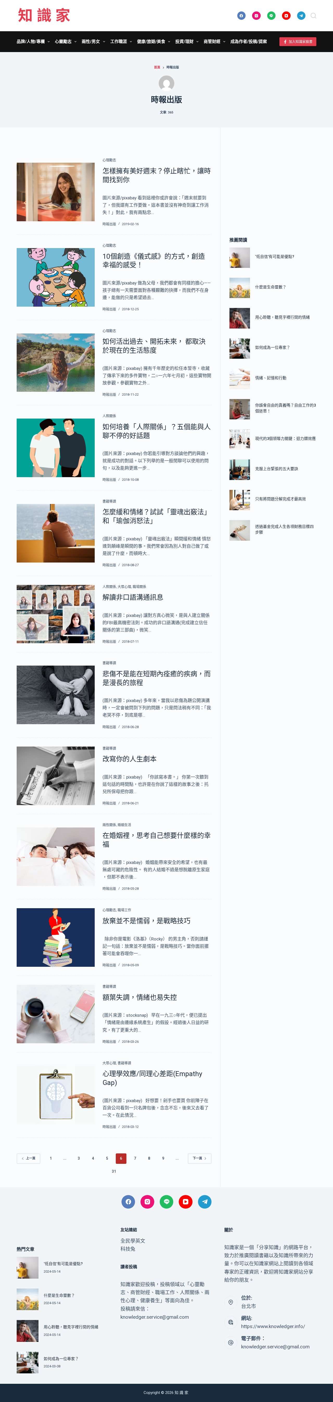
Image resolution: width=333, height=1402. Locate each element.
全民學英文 (132, 1241)
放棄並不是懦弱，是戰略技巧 (146, 921)
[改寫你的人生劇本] (56, 776)
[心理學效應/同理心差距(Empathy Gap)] (56, 1095)
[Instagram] (256, 15)
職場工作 (124, 910)
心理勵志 (109, 160)
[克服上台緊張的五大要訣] (239, 469)
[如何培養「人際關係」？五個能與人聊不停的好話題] (56, 448)
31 (114, 1171)
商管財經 (212, 41)
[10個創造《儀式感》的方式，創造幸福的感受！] (56, 277)
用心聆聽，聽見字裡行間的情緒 (282, 317)
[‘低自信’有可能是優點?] (239, 258)
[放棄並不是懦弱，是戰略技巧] (56, 937)
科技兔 (127, 1249)
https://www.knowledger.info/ (273, 1326)
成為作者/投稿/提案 (248, 41)
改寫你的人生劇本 (130, 759)
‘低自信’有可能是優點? (274, 256)
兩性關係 (109, 825)
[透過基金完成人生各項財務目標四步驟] (239, 530)
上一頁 (30, 1158)
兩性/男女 (91, 41)
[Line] (271, 15)
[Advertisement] (272, 174)
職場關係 (139, 587)
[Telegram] (301, 15)
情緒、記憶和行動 (270, 378)
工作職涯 (118, 41)
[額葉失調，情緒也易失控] (56, 1014)
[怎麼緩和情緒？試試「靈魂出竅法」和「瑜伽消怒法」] (56, 533)
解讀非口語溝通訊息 (133, 597)
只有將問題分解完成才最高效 (280, 499)
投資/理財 (184, 41)
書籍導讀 (109, 501)
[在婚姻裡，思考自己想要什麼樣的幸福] (56, 857)
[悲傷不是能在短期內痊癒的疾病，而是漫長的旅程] (56, 695)
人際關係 (109, 416)
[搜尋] (313, 15)
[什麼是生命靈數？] (239, 288)
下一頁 (197, 1158)
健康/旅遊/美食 (151, 41)
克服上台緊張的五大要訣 (276, 468)
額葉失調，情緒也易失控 (140, 997)
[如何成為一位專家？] (239, 348)
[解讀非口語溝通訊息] (56, 614)
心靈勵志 (63, 41)
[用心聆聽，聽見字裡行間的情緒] (239, 318)
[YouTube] (286, 15)
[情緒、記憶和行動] (239, 379)
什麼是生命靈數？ (270, 287)
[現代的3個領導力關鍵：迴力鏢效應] (239, 439)
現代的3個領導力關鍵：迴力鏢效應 (285, 438)
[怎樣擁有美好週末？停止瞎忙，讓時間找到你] (56, 192)
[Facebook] (241, 15)
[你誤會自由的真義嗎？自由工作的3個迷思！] (239, 409)
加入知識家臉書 (300, 41)
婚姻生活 (124, 825)
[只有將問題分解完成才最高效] (239, 500)
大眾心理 (124, 587)
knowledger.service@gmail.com (275, 1347)
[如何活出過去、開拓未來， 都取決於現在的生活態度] (56, 362)
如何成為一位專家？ (272, 347)
